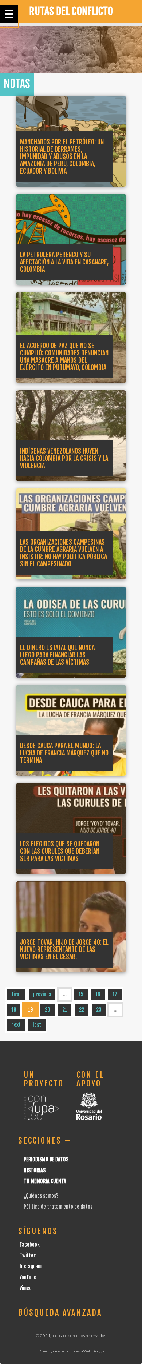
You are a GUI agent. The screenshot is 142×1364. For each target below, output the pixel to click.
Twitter (28, 1255)
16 (97, 994)
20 (47, 1009)
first (16, 994)
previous (42, 994)
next (16, 1025)
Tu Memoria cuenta (45, 1181)
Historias (35, 1170)
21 (64, 1009)
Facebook (30, 1244)
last (37, 1025)
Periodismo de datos (46, 1159)
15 (81, 994)
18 (13, 1009)
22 (81, 1009)
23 (99, 1009)
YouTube (28, 1277)
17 (115, 994)
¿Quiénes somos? (41, 1196)
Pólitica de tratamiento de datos (58, 1207)
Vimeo (26, 1288)
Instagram (31, 1266)
